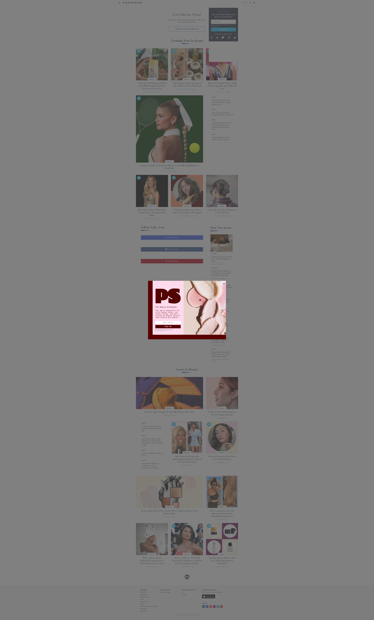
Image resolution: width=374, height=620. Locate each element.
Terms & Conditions (160, 330)
